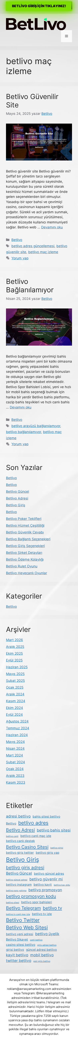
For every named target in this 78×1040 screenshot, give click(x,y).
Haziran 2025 (17, 667)
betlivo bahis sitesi (54, 830)
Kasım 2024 (15, 701)
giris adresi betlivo (46, 945)
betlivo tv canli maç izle (18, 914)
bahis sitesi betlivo (46, 816)
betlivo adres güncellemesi (32, 246)
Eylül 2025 (14, 660)
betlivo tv (52, 908)
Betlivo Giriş (15, 505)
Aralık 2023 (15, 776)
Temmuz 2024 (17, 728)
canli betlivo (36, 940)
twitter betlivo (18, 960)
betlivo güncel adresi (16, 879)
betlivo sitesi (12, 902)
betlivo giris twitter (20, 853)
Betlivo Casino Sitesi (27, 847)
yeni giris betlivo (41, 961)
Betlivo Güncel (17, 492)
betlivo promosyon (45, 890)
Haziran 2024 (17, 735)
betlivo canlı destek (20, 841)
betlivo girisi (56, 848)
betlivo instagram (19, 884)
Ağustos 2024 (17, 721)
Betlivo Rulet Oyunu (21, 566)
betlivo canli (12, 836)
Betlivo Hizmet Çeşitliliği (25, 525)
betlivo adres (33, 823)
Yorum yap (19, 258)
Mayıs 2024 (15, 742)
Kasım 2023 (15, 782)
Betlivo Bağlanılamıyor (30, 285)
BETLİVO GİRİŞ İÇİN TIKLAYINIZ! (39, 6)
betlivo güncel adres (49, 873)
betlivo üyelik (47, 934)
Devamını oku (52, 227)
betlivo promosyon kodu (31, 896)
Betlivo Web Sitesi (27, 927)
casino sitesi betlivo (20, 945)
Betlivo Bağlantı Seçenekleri (28, 539)
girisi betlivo (15, 950)
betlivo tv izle (42, 914)
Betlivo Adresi (17, 498)
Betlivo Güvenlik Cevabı (25, 532)
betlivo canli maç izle (35, 836)
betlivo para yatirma (16, 890)
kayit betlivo (17, 955)
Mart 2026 (14, 640)
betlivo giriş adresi (25, 867)
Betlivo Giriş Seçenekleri (25, 546)
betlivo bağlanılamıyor (23, 432)
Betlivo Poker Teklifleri (23, 519)
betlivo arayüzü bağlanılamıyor (35, 426)
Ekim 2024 (14, 708)
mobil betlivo (42, 955)
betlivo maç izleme (43, 252)
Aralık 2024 (15, 694)
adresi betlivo (18, 816)
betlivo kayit (43, 884)
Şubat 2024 (15, 762)
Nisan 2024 (15, 749)
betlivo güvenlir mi (46, 879)
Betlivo (16, 240)
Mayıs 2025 (15, 674)
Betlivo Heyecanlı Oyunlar (26, 573)
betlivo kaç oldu (62, 885)
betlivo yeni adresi (19, 934)
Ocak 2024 (15, 769)
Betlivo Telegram (23, 908)
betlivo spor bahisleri (36, 902)
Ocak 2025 (14, 687)
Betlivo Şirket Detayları (24, 553)
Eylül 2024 (14, 715)
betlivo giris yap (47, 853)
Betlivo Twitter (23, 920)
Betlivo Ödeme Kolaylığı (25, 559)
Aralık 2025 (15, 647)
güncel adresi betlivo (41, 950)
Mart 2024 (14, 755)
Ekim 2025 (14, 653)
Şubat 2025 (15, 681)
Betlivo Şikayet (17, 939)
